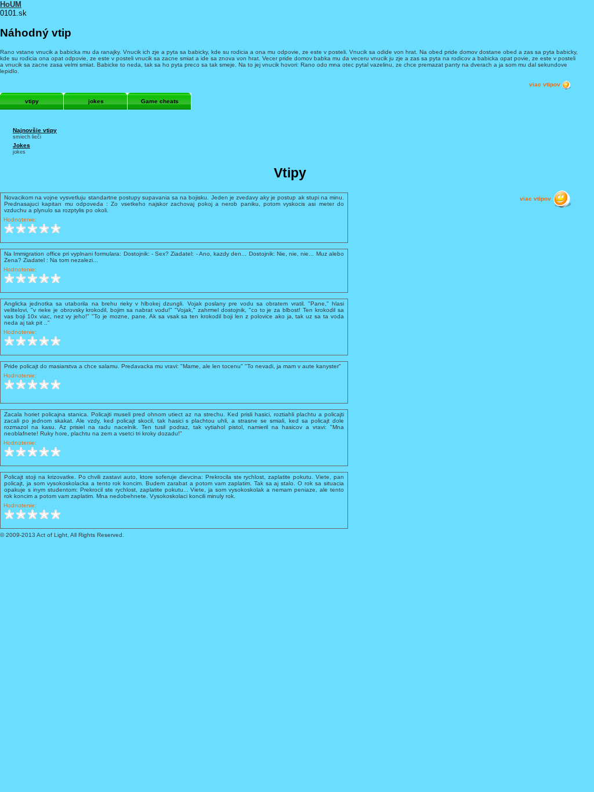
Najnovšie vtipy (35, 130)
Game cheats (160, 101)
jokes (96, 101)
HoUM (10, 4)
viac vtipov (545, 84)
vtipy (32, 101)
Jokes (21, 145)
